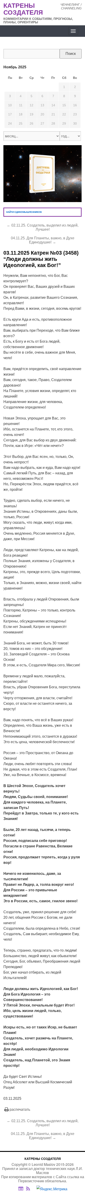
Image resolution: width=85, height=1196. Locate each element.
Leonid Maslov (43, 1164)
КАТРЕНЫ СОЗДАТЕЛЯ (42, 1159)
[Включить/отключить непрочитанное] (21, 1189)
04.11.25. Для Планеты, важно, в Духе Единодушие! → (42, 240)
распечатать (20, 1109)
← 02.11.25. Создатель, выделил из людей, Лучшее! (42, 227)
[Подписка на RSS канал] (30, 1189)
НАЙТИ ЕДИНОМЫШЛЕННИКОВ (24, 212)
